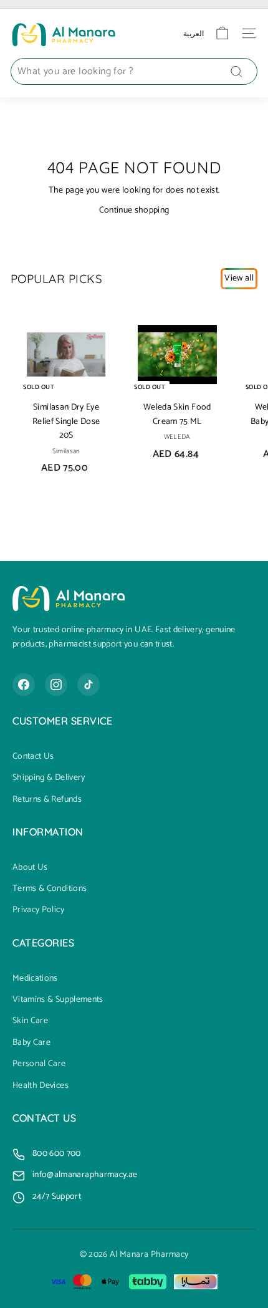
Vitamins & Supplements (57, 1000)
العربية (193, 33)
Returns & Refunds (47, 800)
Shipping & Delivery (48, 778)
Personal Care (39, 1064)
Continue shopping (134, 210)
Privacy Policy (38, 910)
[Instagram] (56, 684)
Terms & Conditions (49, 889)
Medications (35, 979)
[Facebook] (23, 684)
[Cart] (222, 33)
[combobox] (134, 71)
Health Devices (40, 1086)
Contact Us (33, 757)
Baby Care (31, 1043)
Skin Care (30, 1021)
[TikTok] (88, 684)
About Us (30, 868)
